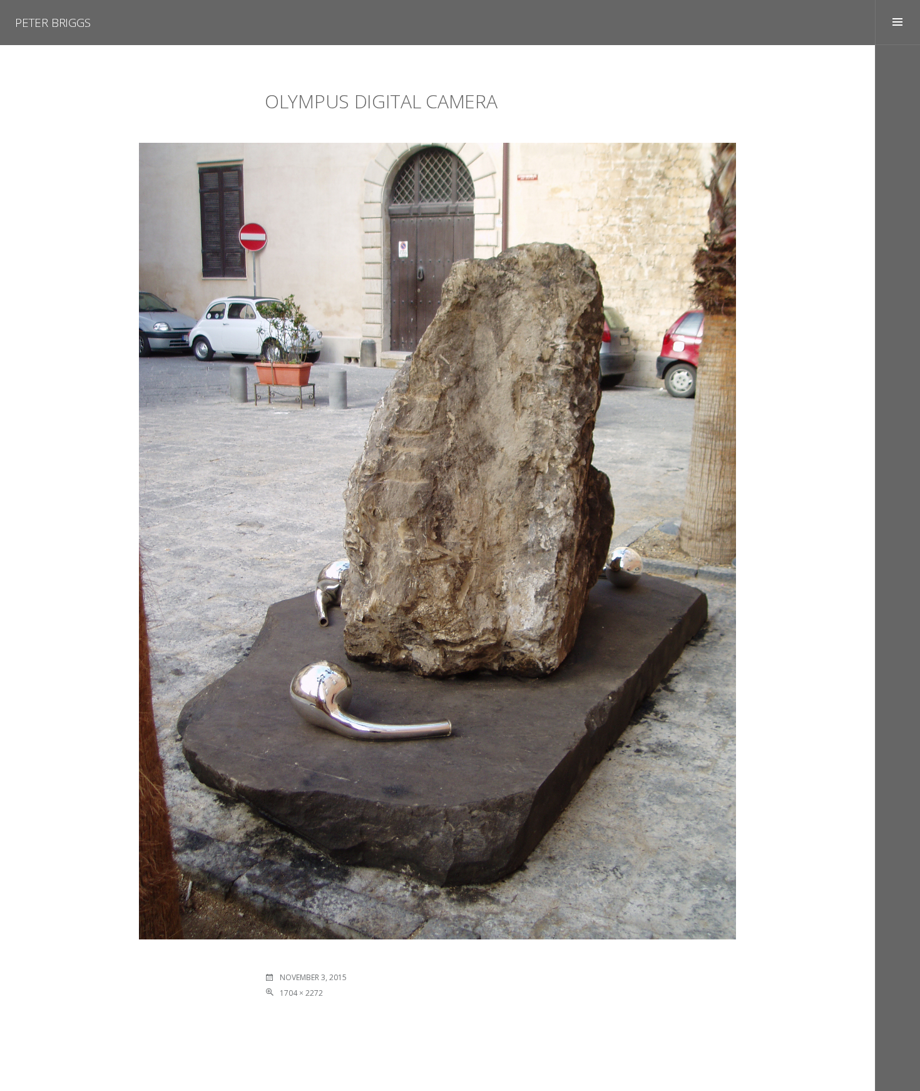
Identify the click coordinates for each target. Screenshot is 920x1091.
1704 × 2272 (301, 993)
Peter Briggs (53, 22)
